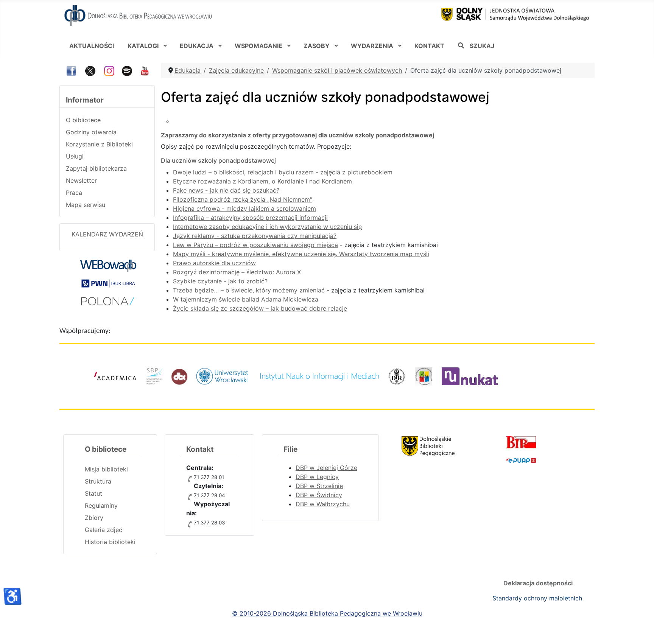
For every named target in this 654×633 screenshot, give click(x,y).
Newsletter (81, 180)
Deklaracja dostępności (538, 583)
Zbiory (94, 517)
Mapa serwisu (85, 204)
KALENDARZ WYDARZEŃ (107, 234)
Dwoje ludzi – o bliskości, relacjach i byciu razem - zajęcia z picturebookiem (282, 172)
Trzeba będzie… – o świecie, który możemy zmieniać (249, 290)
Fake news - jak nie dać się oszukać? (226, 190)
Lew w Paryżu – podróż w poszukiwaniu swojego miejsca (255, 245)
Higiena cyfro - (244, 208)
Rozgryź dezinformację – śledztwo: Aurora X (237, 272)
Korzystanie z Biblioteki (99, 144)
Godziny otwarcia (91, 132)
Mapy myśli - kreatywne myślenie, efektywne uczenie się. (256, 254)
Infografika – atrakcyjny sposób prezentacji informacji (250, 217)
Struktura (98, 481)
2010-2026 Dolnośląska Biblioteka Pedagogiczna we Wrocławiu (330, 613)
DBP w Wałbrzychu (323, 504)
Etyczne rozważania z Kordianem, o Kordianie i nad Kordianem (262, 181)
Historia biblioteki (110, 542)
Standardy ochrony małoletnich (537, 598)
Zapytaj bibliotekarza (96, 168)
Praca (74, 192)
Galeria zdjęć (103, 529)
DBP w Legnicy (317, 477)
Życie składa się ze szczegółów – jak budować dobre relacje (260, 308)
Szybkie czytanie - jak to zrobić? (220, 281)
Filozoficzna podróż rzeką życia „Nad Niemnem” (242, 199)
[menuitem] (91, 45)
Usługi (75, 156)
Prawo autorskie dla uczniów (214, 263)
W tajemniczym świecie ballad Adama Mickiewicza (245, 299)
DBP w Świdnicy (319, 495)
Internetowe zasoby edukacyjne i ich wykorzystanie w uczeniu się (267, 226)
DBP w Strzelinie (319, 486)
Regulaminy (101, 505)
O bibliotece (83, 120)
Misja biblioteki (106, 469)
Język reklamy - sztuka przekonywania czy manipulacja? (254, 236)
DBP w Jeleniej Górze (326, 467)
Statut (93, 493)
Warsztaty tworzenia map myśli (384, 254)
